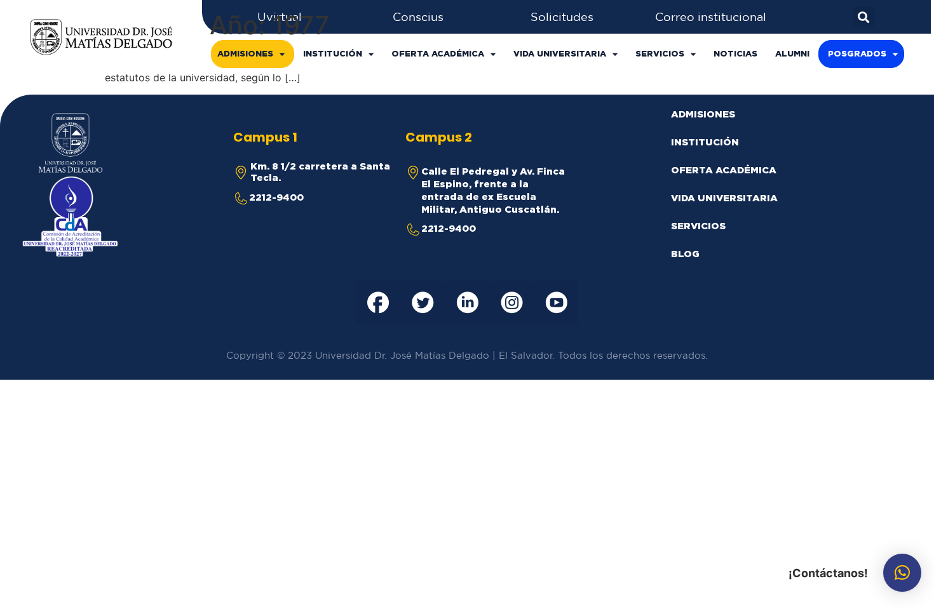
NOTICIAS (735, 53)
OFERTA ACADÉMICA (437, 53)
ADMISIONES (245, 53)
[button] (902, 573)
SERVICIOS (659, 53)
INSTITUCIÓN (332, 53)
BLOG (685, 253)
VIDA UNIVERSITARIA (559, 53)
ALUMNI (792, 53)
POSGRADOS (857, 53)
